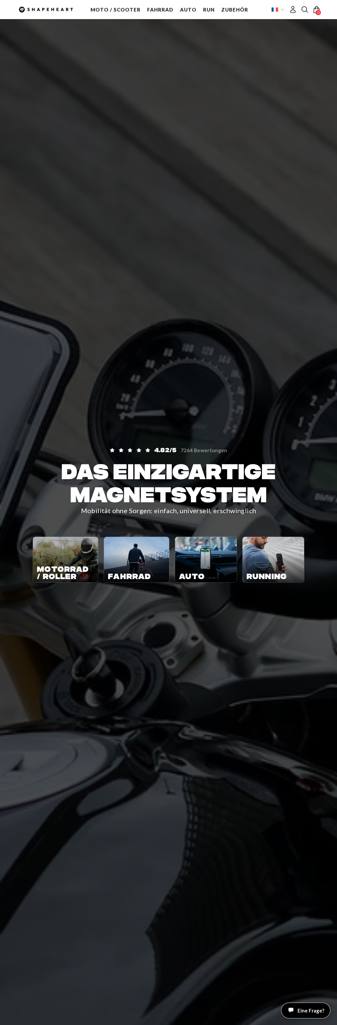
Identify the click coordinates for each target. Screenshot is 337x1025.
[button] (116, 9)
